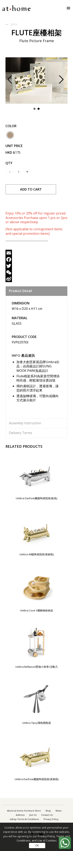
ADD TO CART (31, 189)
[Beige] (10, 135)
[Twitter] (36, 266)
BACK (11, 24)
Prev (13, 82)
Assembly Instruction (25, 423)
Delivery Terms (20, 433)
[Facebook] (36, 259)
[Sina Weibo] (36, 279)
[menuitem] (24, 811)
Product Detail (20, 291)
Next (64, 82)
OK (37, 845)
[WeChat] (36, 272)
